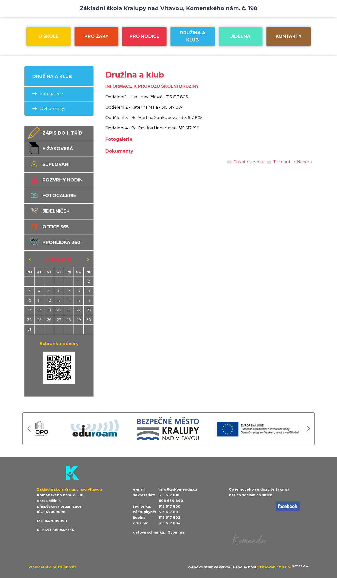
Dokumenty (119, 151)
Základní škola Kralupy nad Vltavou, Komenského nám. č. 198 (168, 8)
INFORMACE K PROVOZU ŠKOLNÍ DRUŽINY (152, 86)
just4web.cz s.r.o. (274, 567)
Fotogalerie (118, 139)
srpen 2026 (59, 259)
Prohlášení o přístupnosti (52, 567)
